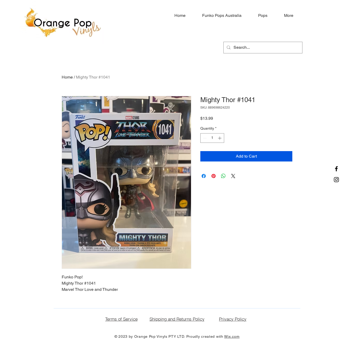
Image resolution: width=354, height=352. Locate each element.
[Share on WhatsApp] (223, 176)
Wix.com (231, 336)
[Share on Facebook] (204, 176)
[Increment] (220, 138)
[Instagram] (336, 179)
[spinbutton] (212, 138)
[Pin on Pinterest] (213, 176)
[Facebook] (336, 168)
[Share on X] (233, 176)
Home (67, 77)
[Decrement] (204, 138)
